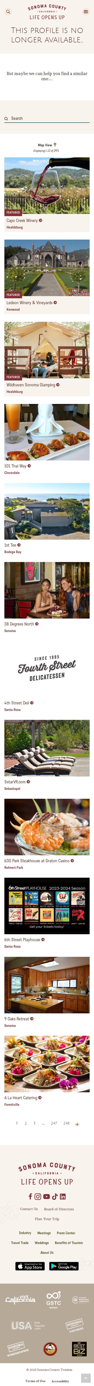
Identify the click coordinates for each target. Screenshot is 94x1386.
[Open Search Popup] (8, 11)
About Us (47, 1253)
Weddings (42, 1243)
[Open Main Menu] (86, 11)
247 (54, 1123)
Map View (45, 145)
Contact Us (29, 1209)
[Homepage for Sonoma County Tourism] (47, 11)
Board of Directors (59, 1209)
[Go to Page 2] (77, 1124)
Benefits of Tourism (69, 1243)
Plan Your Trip (47, 1219)
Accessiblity (60, 1381)
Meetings (44, 1233)
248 (66, 1123)
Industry (25, 1233)
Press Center (66, 1233)
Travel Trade (20, 1243)
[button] (86, 1378)
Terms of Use (35, 1381)
